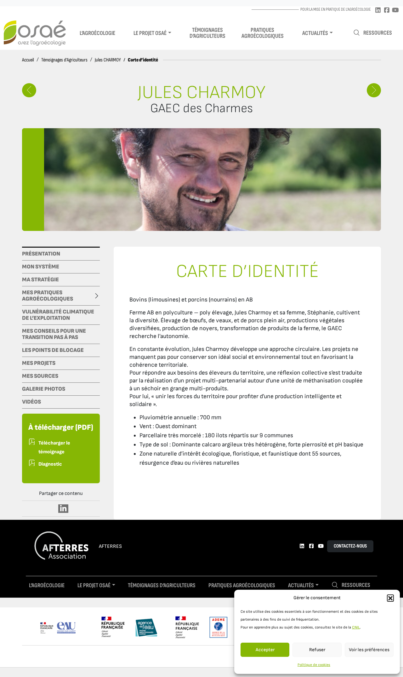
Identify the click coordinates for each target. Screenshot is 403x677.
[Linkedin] (378, 10)
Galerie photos (43, 389)
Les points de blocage (53, 350)
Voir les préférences (369, 650)
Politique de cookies (314, 665)
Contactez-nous (350, 546)
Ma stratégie (40, 280)
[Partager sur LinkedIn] (63, 508)
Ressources (377, 33)
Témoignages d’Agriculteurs (64, 60)
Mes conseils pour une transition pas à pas (54, 334)
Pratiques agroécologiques (262, 33)
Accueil (28, 60)
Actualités (315, 33)
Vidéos (31, 402)
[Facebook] (386, 10)
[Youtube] (395, 10)
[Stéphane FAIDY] (29, 90)
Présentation (41, 254)
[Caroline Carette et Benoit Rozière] (374, 90)
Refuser (317, 650)
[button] (390, 598)
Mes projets (38, 363)
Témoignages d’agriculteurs (207, 33)
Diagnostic (50, 464)
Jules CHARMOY (108, 60)
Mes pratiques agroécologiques (47, 296)
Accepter (265, 650)
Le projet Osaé (150, 33)
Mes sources (40, 376)
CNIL (356, 627)
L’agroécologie (97, 33)
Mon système (40, 267)
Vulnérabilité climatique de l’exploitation (58, 315)
